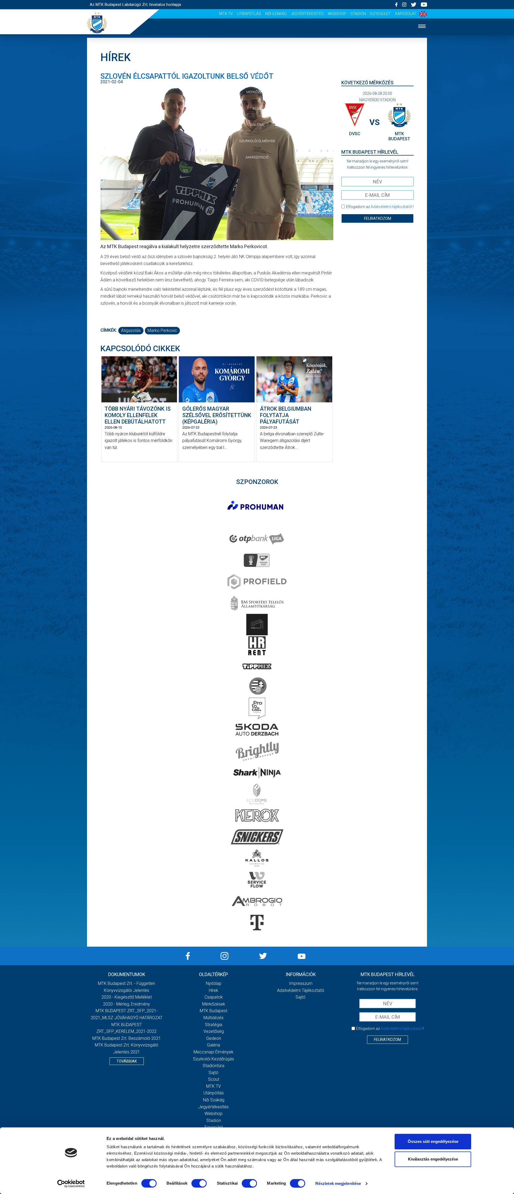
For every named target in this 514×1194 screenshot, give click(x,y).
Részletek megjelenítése (338, 1183)
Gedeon (213, 1038)
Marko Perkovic (162, 330)
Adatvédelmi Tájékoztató (300, 990)
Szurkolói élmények (257, 141)
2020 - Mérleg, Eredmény (126, 1004)
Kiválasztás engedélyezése (433, 1159)
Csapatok (257, 76)
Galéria (257, 125)
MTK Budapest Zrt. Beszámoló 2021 (126, 1038)
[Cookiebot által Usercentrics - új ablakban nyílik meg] (71, 1184)
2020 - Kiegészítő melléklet (126, 997)
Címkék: (108, 330)
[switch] (199, 1183)
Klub (257, 108)
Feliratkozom (377, 218)
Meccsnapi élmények (213, 1052)
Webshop (337, 14)
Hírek (257, 60)
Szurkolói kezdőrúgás (213, 1058)
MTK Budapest (213, 1010)
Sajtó (213, 1072)
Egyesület (380, 14)
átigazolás (131, 330)
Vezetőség (213, 1031)
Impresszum (300, 983)
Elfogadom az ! (380, 207)
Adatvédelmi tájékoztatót (391, 207)
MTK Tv (226, 14)
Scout (213, 1079)
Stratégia (213, 1024)
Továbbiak (126, 1061)
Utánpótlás (249, 14)
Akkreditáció (257, 157)
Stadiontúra (213, 1065)
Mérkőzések (257, 92)
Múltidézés (213, 1017)
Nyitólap (257, 43)
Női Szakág (276, 14)
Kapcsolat (405, 14)
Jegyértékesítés (307, 14)
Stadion (358, 14)
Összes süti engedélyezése (433, 1141)
